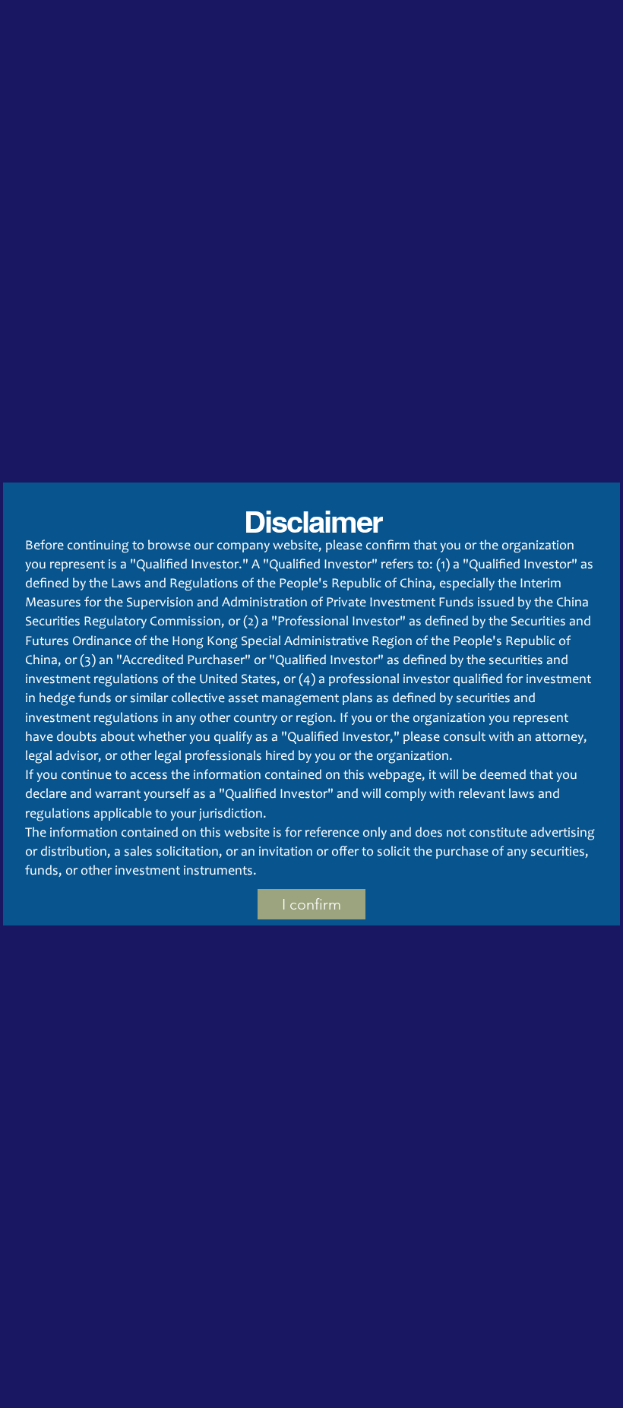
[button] (311, 904)
